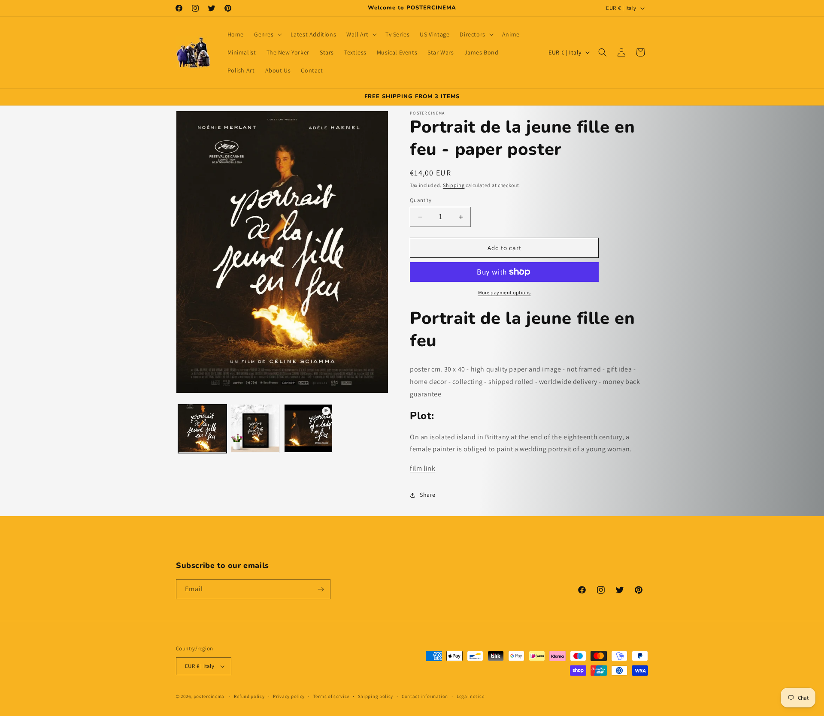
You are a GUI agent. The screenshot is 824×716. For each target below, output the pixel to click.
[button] (267, 34)
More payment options (504, 292)
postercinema (209, 696)
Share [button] (428, 494)
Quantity (420, 200)
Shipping (454, 185)
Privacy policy (289, 696)
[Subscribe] (320, 589)
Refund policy (249, 696)
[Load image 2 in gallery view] (255, 428)
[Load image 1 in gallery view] (202, 428)
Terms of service (331, 696)
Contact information (425, 696)
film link (422, 468)
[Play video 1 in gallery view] (308, 428)
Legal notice (470, 696)
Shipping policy (376, 696)
